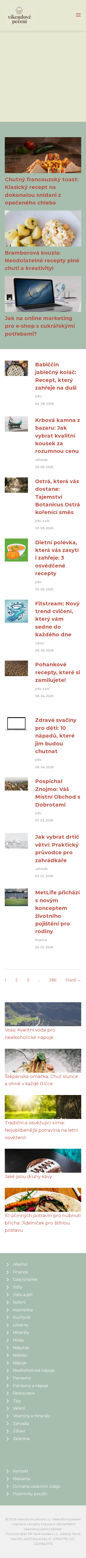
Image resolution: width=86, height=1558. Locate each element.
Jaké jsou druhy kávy (28, 1176)
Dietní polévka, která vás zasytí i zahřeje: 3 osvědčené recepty (57, 558)
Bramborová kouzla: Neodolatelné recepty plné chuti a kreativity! (42, 260)
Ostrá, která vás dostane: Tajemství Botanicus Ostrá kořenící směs (57, 496)
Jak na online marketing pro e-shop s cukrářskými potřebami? (40, 326)
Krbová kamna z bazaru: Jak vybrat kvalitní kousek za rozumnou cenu (57, 435)
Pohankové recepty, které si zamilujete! (57, 672)
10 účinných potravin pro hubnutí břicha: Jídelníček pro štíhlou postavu (43, 1222)
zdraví (39, 643)
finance (41, 940)
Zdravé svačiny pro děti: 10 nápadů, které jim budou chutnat (55, 735)
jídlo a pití (42, 521)
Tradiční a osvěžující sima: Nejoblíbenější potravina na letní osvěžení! (41, 1130)
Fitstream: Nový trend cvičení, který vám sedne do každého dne (57, 619)
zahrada (41, 460)
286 (52, 980)
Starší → (73, 980)
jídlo (38, 396)
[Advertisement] (43, 76)
